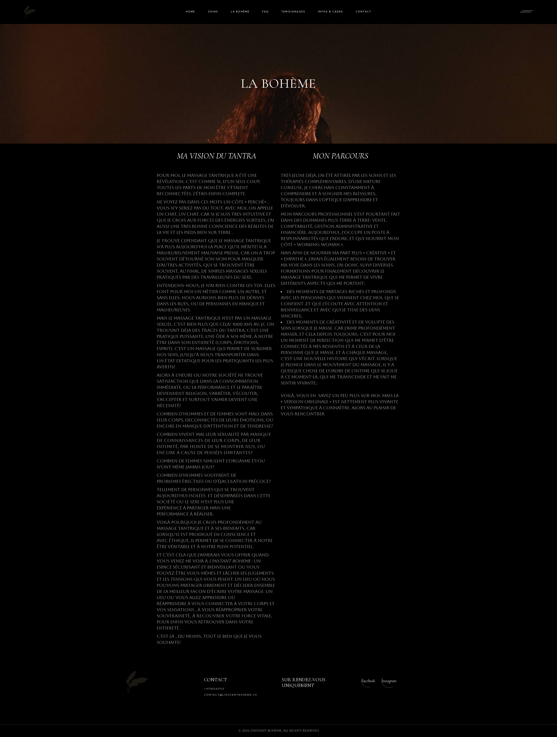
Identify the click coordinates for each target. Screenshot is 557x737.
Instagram (388, 681)
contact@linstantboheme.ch (230, 695)
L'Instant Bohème (266, 730)
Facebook (368, 681)
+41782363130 (214, 689)
